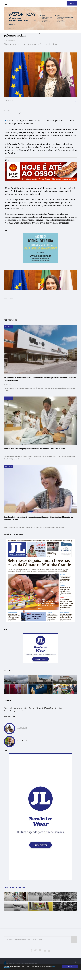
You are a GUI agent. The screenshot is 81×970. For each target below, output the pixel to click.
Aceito (70, 966)
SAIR (72, 3)
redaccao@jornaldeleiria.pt (12, 113)
